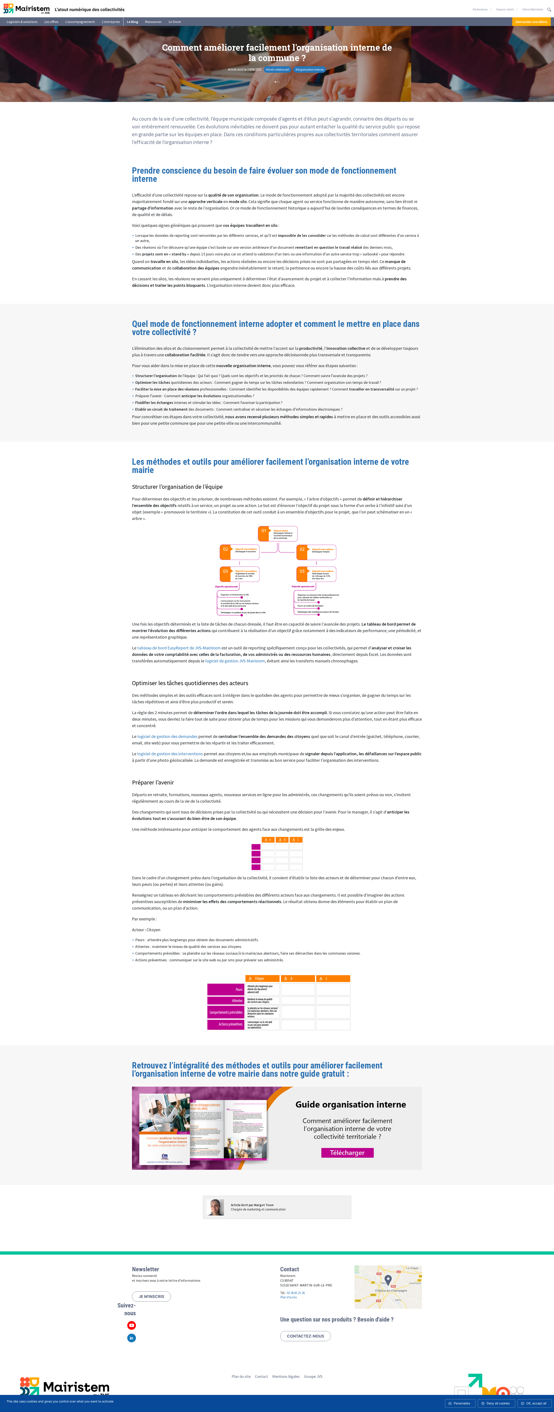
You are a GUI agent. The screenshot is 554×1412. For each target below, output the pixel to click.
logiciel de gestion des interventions (170, 753)
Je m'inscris (151, 1296)
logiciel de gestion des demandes (167, 736)
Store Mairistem (532, 9)
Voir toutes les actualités (277, 82)
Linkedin (131, 1338)
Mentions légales (286, 1376)
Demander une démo (531, 21)
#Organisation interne (310, 69)
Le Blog (132, 21)
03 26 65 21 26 (296, 1293)
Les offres (51, 21)
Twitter (131, 1325)
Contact (261, 1376)
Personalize (462, 1403)
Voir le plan (388, 1287)
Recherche (549, 10)
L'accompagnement (80, 21)
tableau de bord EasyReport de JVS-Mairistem (179, 647)
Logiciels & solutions (22, 21)
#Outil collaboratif (277, 69)
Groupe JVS (313, 1376)
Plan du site (241, 1376)
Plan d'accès (288, 1297)
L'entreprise (111, 21)
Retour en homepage (63, 8)
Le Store (175, 21)
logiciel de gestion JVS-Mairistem (235, 660)
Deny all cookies (498, 1403)
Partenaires (480, 9)
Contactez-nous (305, 1336)
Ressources (153, 21)
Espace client (505, 9)
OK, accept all (536, 1403)
